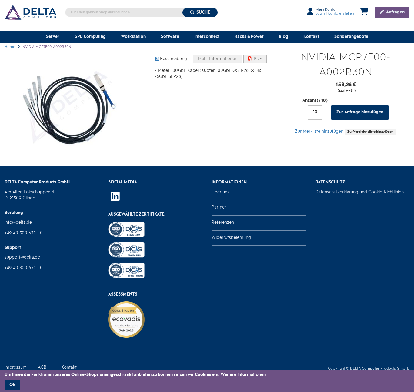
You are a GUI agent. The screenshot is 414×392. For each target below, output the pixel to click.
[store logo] (30, 12)
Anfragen (395, 12)
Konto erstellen (341, 13)
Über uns (220, 192)
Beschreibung (173, 59)
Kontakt (69, 367)
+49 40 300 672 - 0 (24, 233)
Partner (219, 207)
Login (320, 13)
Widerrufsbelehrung (231, 238)
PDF (257, 59)
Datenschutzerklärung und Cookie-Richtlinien (359, 192)
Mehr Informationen (217, 59)
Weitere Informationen (243, 375)
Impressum (15, 367)
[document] (207, 381)
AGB (42, 367)
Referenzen (223, 222)
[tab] (171, 59)
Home (10, 47)
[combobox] (141, 12)
